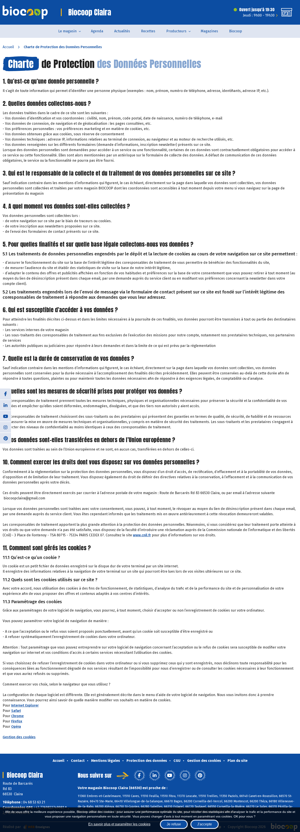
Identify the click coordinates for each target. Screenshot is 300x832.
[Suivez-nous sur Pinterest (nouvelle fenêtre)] (5, 437)
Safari (16, 711)
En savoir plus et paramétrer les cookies (119, 824)
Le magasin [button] (67, 31)
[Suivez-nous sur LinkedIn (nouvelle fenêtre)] (5, 405)
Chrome (17, 716)
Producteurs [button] (176, 31)
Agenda (97, 31)
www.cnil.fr (142, 535)
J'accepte (204, 824)
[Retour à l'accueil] (25, 12)
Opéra (16, 726)
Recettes (148, 31)
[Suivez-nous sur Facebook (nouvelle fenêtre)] (5, 394)
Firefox (16, 721)
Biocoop (235, 31)
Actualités (122, 31)
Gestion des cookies (19, 737)
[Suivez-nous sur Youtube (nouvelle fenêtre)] (5, 416)
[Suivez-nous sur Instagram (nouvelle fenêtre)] (5, 426)
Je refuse (174, 824)
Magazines (209, 31)
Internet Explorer (25, 705)
